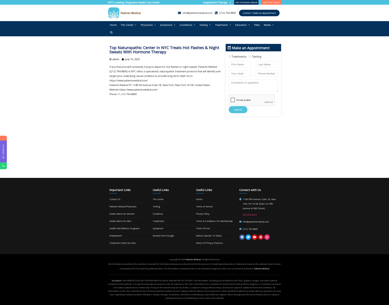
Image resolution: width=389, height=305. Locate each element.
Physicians (147, 24)
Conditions (186, 24)
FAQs (257, 24)
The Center (127, 24)
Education (241, 24)
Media (267, 24)
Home (113, 24)
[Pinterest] (260, 237)
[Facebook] (242, 237)
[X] (248, 237)
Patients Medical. (193, 259)
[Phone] (3, 166)
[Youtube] (254, 237)
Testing (203, 24)
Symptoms (166, 24)
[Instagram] (267, 237)
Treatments (221, 24)
